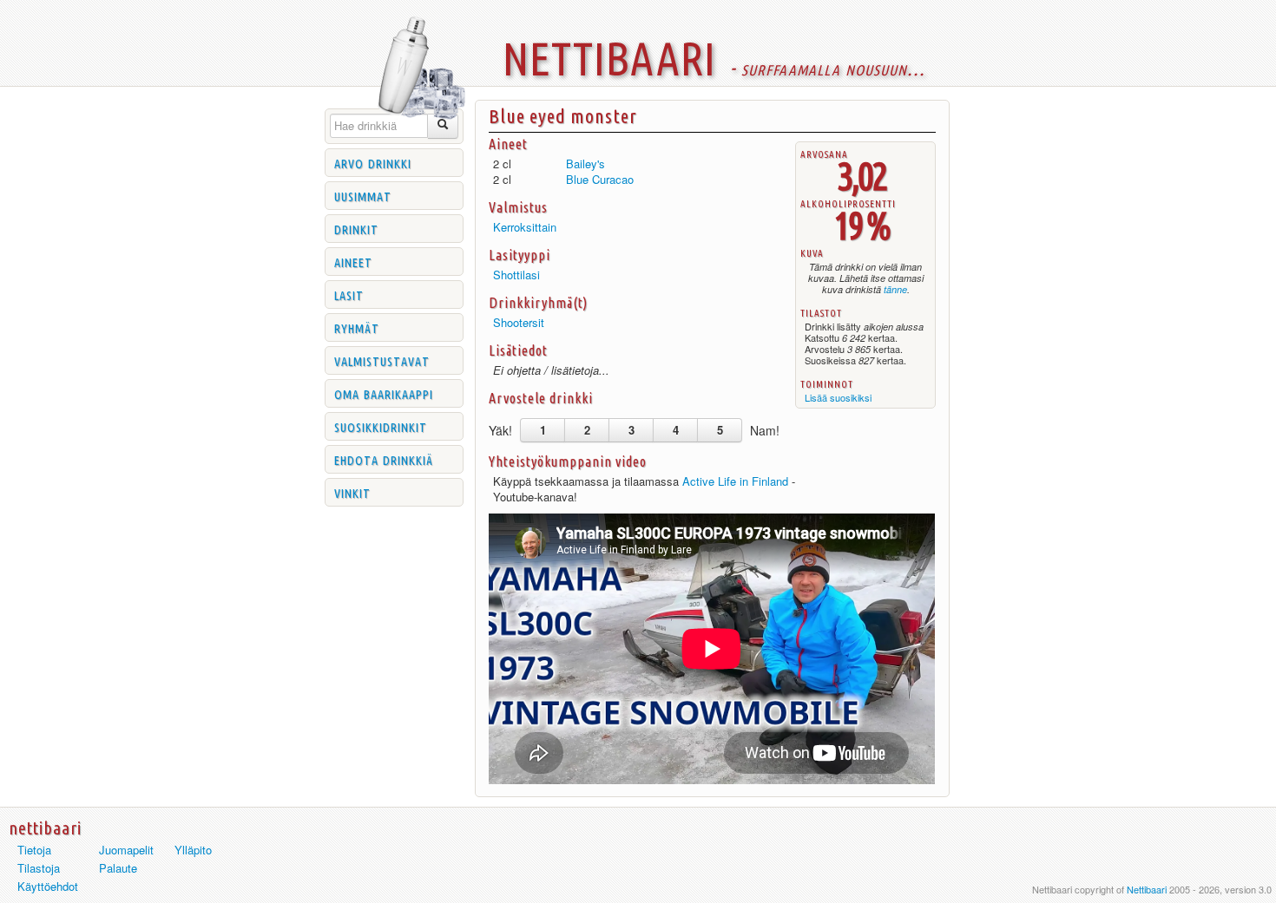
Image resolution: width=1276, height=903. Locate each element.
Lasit (349, 294)
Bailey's (585, 163)
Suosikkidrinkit (380, 426)
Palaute (118, 868)
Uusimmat (362, 195)
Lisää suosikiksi (838, 397)
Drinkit (356, 228)
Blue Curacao (600, 179)
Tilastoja (38, 868)
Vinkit (352, 492)
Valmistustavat (382, 360)
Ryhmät (356, 327)
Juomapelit (126, 849)
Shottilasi (516, 274)
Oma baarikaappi (383, 393)
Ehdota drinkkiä (383, 459)
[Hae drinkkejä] (443, 126)
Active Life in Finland (735, 481)
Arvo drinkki (372, 162)
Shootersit (518, 322)
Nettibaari (1147, 889)
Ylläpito (193, 849)
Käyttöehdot (47, 886)
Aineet (353, 261)
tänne (895, 289)
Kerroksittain (524, 227)
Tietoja (34, 849)
